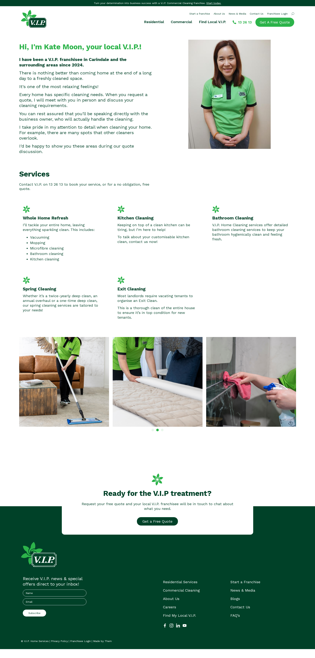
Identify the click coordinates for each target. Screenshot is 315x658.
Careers (169, 607)
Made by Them (102, 641)
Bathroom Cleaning (232, 218)
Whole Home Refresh (45, 218)
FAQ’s (235, 615)
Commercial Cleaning (181, 590)
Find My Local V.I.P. (179, 615)
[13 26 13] (234, 22)
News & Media (237, 13)
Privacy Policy (59, 641)
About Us (219, 13)
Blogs (235, 598)
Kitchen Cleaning (135, 218)
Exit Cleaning (131, 289)
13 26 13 (245, 22)
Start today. (213, 3)
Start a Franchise (245, 582)
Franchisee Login (277, 13)
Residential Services (180, 582)
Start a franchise (199, 13)
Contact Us (256, 13)
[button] (152, 430)
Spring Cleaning (39, 289)
